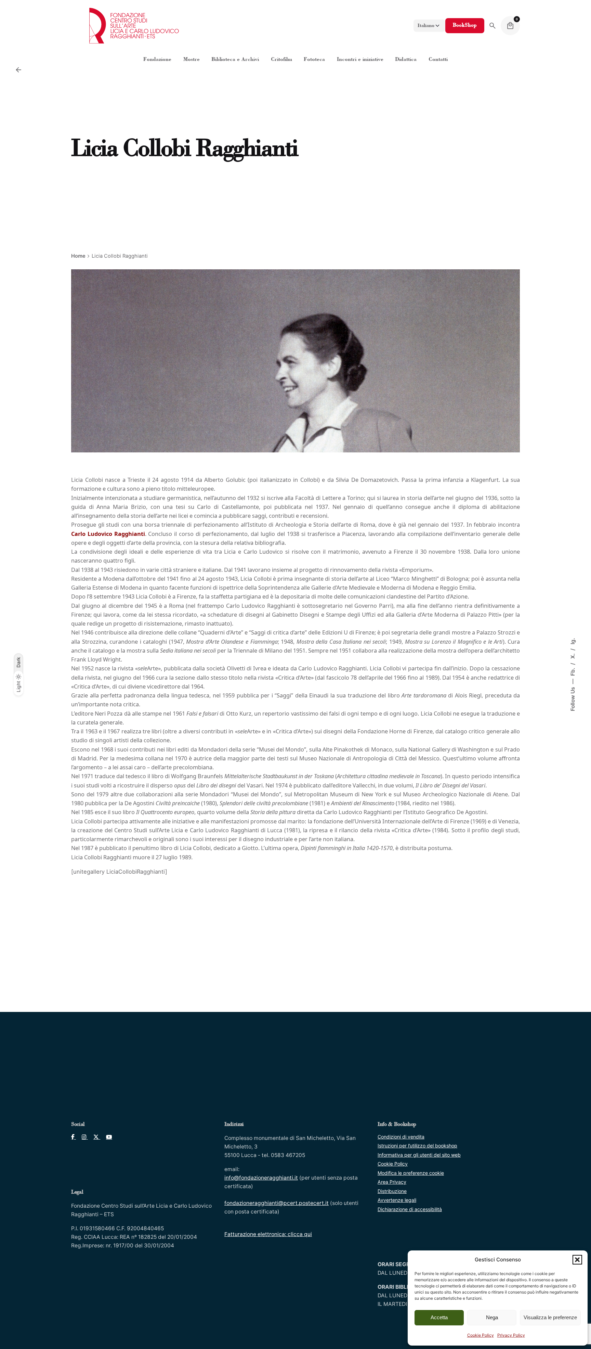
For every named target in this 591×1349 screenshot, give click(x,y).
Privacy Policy (511, 1335)
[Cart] (510, 25)
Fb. (572, 671)
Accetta (439, 1317)
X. (572, 655)
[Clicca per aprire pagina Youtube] (106, 1137)
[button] (577, 1259)
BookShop (465, 25)
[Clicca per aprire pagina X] (94, 1137)
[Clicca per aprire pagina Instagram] (82, 1137)
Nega (492, 1317)
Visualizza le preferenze (550, 1317)
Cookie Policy (480, 1335)
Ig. (572, 641)
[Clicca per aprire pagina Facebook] (73, 1137)
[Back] (18, 69)
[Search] (492, 25)
